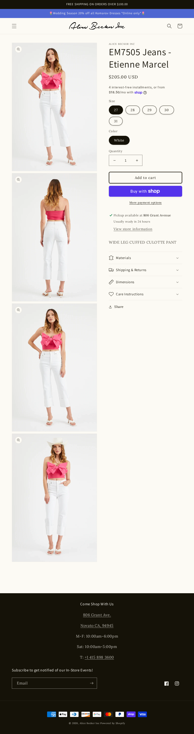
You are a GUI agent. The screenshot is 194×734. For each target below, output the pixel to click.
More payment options (145, 202)
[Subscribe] (91, 683)
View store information (133, 229)
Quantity (115, 151)
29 (149, 110)
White (119, 140)
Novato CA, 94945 (97, 625)
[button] (14, 26)
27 (116, 110)
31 (116, 121)
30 (166, 110)
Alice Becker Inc (89, 723)
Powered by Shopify (112, 723)
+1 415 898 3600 (99, 657)
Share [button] (119, 307)
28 (133, 110)
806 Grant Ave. (97, 614)
